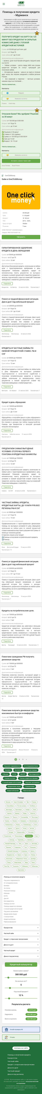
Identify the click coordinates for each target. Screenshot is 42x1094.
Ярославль (21, 870)
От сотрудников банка (31, 766)
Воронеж (7, 817)
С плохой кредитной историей (12, 782)
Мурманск (29, 836)
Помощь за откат (10, 778)
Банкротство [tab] (8, 928)
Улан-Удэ (6, 866)
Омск (34, 809)
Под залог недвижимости (12, 766)
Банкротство (12, 1058)
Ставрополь (17, 847)
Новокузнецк (9, 824)
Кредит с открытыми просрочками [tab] (16, 939)
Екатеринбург (24, 817)
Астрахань (24, 851)
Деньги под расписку (16, 1074)
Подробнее (7, 283)
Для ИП (22, 774)
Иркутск (15, 817)
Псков (24, 828)
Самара (27, 809)
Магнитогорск (33, 821)
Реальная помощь (31, 770)
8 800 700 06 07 (7, 230)
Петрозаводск (19, 836)
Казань (34, 802)
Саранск (10, 828)
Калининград (27, 824)
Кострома (31, 832)
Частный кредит (14, 1071)
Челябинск (33, 806)
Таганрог (10, 832)
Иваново (8, 847)
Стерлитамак (7, 836)
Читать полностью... (9, 84)
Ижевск (15, 821)
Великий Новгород (13, 851)
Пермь (25, 813)
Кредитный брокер (13, 790)
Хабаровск (25, 866)
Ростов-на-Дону (21, 806)
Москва (8, 802)
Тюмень (7, 821)
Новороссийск (21, 832)
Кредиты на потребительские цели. (18, 610)
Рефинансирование (29, 790)
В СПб (14, 774)
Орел (36, 836)
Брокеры (8, 770)
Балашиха (33, 847)
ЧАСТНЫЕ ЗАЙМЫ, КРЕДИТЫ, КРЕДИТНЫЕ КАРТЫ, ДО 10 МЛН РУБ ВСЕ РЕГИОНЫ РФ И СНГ (21, 505)
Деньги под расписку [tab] (11, 956)
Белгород (34, 843)
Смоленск (30, 840)
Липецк (33, 855)
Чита (20, 843)
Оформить (21, 237)
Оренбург (33, 858)
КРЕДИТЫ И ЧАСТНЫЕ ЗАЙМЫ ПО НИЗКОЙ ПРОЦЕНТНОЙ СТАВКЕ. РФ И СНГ (19, 351)
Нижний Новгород (10, 843)
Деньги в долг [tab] (8, 945)
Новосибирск (10, 806)
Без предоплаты (35, 774)
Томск (33, 862)
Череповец (21, 840)
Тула (25, 847)
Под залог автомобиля (32, 782)
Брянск (33, 851)
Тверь (26, 862)
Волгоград (35, 817)
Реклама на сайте (21, 1048)
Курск (26, 855)
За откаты (18, 770)
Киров (19, 855)
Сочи (35, 824)
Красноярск (18, 809)
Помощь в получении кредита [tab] (14, 877)
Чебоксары (35, 866)
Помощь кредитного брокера (29, 778)
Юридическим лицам (14, 786)
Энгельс (32, 828)
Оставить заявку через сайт (21, 161)
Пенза (9, 862)
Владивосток (10, 855)
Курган (17, 828)
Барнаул (17, 813)
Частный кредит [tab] (9, 950)
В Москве (5, 774)
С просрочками (29, 786)
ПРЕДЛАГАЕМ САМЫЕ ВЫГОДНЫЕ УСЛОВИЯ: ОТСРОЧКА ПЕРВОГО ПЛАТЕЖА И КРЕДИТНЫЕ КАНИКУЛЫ (19, 451)
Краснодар (9, 809)
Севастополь (17, 862)
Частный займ (13, 1061)
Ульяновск (16, 866)
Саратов (9, 813)
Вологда (11, 840)
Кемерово (23, 821)
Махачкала (9, 858)
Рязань (18, 824)
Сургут (26, 843)
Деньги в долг (13, 1068)
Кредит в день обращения (14, 402)
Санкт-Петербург (18, 802)
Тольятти (32, 813)
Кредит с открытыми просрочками (21, 1064)
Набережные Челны (21, 858)
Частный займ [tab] (9, 933)
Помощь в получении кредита (19, 1055)
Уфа (27, 802)
